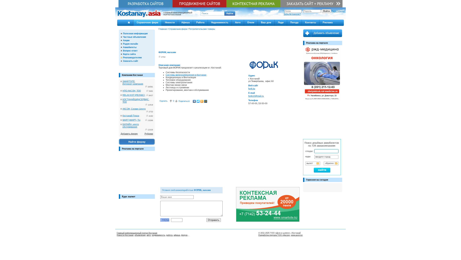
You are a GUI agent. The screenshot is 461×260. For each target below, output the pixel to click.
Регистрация (338, 11)
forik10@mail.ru (256, 96)
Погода (294, 22)
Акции (126, 40)
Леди (281, 22)
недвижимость (158, 235)
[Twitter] (198, 101)
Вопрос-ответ (130, 50)
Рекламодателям (132, 57)
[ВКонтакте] (194, 101)
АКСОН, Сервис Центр (134, 109)
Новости (170, 22)
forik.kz (251, 88)
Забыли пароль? (292, 14)
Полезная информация (135, 33)
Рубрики (149, 134)
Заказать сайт (130, 61)
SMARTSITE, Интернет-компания (132, 82)
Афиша (185, 22)
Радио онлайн (130, 44)
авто (149, 235)
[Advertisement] (137, 174)
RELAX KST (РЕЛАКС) (133, 95)
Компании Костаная (132, 75)
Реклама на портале (133, 149)
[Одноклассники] (202, 101)
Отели (250, 22)
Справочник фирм (147, 22)
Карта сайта (129, 54)
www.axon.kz (297, 235)
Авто (238, 22)
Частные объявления (134, 37)
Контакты (310, 22)
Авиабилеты (129, 47)
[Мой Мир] (206, 101)
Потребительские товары (202, 29)
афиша (177, 235)
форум (184, 235)
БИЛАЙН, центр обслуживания (130, 125)
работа (169, 235)
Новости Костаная (125, 235)
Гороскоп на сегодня (317, 180)
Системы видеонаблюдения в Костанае (186, 75)
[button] (229, 13)
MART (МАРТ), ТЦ (131, 120)
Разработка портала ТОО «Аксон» (274, 235)
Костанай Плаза (130, 115)
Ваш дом (266, 22)
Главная (162, 29)
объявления (140, 235)
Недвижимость (219, 22)
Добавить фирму (129, 134)
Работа (200, 22)
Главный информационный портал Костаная (137, 233)
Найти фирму (137, 141)
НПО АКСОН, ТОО (131, 91)
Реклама (328, 22)
